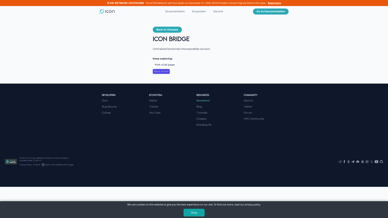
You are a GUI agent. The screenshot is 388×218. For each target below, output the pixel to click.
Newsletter (203, 100)
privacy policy (252, 204)
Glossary (201, 118)
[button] (271, 11)
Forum (248, 112)
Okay (194, 212)
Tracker (154, 106)
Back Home (161, 71)
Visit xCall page (165, 64)
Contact (36, 165)
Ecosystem (199, 11)
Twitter (248, 106)
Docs (105, 100)
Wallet (153, 100)
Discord (218, 11)
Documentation (175, 11)
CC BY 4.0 (37, 160)
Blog (199, 106)
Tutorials (201, 112)
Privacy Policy (25, 165)
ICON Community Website (31, 158)
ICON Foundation (61, 158)
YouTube (155, 112)
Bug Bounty (109, 106)
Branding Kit (203, 124)
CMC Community (254, 118)
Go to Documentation (271, 11)
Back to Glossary (167, 29)
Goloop (106, 112)
